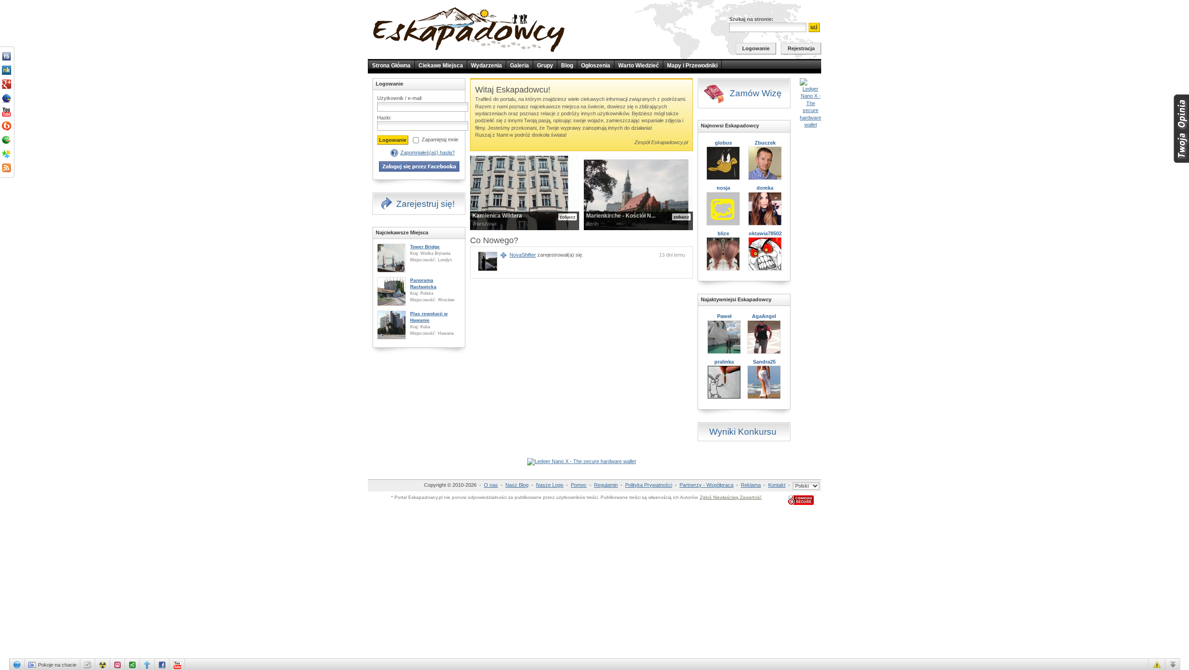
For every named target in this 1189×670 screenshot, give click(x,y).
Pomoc (579, 485)
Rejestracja (801, 48)
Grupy (545, 65)
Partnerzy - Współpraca (706, 485)
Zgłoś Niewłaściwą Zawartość (731, 497)
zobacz (567, 216)
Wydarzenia (486, 65)
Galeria (519, 65)
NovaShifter (523, 255)
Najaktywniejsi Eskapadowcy (736, 299)
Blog (567, 65)
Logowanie (756, 48)
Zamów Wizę (756, 93)
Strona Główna (391, 65)
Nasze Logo (549, 485)
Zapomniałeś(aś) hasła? (427, 152)
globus (723, 143)
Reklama (751, 485)
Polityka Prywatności (648, 485)
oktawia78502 (765, 233)
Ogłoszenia (595, 65)
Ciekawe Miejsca (440, 65)
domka (765, 188)
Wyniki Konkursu (743, 432)
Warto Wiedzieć (638, 65)
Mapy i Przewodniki (692, 65)
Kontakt (776, 485)
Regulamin (606, 485)
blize (723, 233)
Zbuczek (765, 143)
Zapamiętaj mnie (440, 139)
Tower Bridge (425, 246)
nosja (723, 188)
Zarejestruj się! (425, 204)
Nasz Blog (517, 485)
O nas (491, 485)
